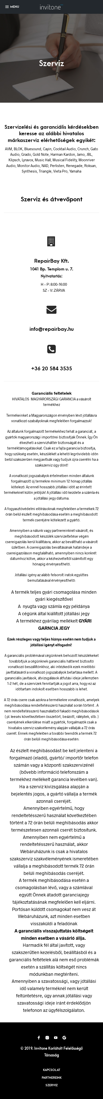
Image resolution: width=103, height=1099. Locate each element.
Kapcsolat (51, 1070)
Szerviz (52, 1085)
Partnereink (52, 1077)
